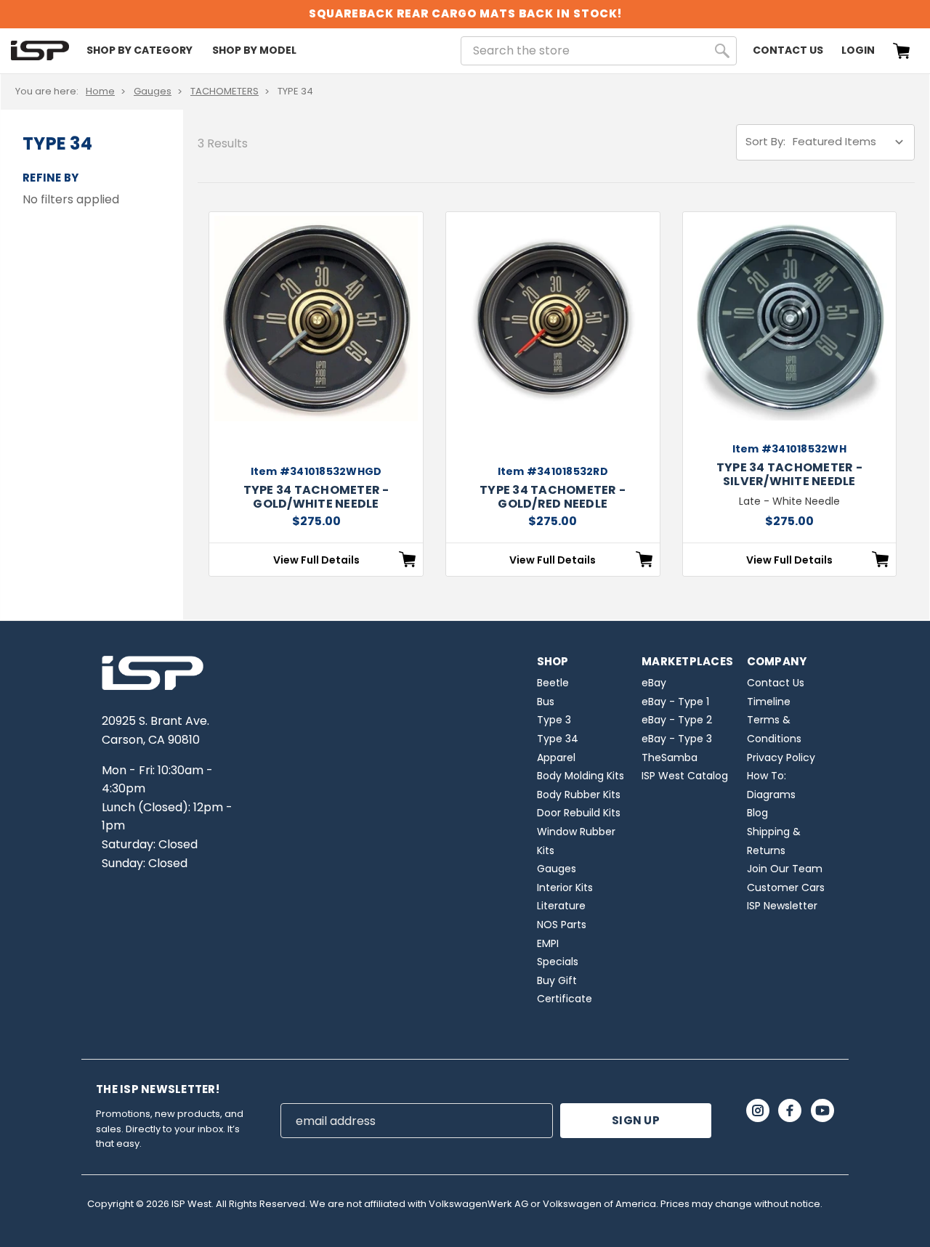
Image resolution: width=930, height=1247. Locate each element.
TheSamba (670, 757)
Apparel (556, 757)
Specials (557, 961)
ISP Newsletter (782, 905)
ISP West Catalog (685, 775)
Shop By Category (139, 50)
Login (858, 50)
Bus (545, 701)
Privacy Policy (781, 757)
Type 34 (557, 738)
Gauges (152, 91)
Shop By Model (254, 50)
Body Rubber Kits (578, 794)
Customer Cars (786, 887)
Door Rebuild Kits (578, 812)
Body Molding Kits (580, 775)
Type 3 (554, 719)
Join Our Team (784, 868)
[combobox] (599, 50)
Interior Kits (565, 887)
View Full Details (316, 560)
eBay (654, 682)
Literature (561, 905)
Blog (757, 812)
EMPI (548, 943)
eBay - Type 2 (677, 719)
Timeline (768, 701)
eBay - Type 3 (677, 738)
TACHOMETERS (224, 91)
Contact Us (788, 50)
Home (100, 91)
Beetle (553, 682)
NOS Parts (561, 924)
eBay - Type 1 (675, 701)
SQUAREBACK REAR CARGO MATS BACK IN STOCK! (465, 13)
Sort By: (765, 141)
